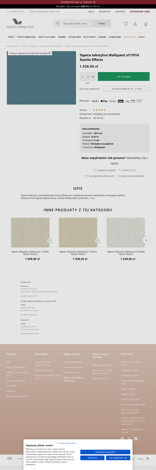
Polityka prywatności (66, 443)
